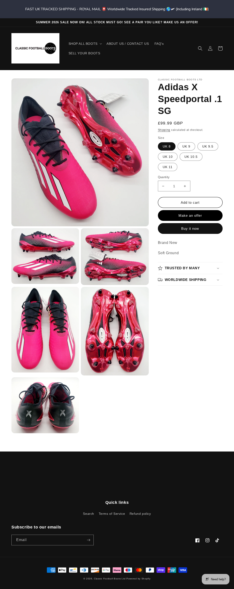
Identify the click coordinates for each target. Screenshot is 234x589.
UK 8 (167, 146)
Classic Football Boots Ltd (109, 578)
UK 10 (168, 156)
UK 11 (168, 167)
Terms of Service (112, 513)
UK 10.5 (191, 156)
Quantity (164, 177)
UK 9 (186, 146)
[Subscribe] (88, 540)
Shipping (164, 130)
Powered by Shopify (138, 578)
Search (88, 513)
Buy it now (190, 228)
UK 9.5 (207, 146)
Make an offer (190, 215)
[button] (85, 43)
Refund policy (140, 513)
